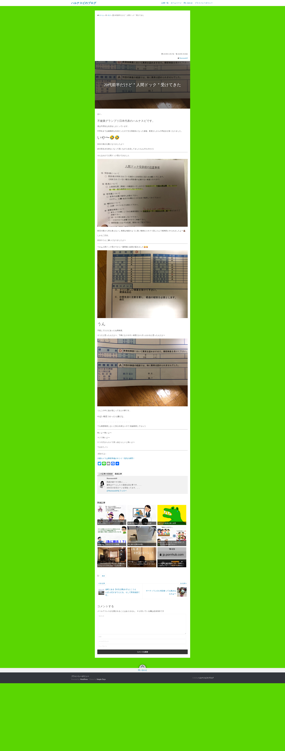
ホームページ (176, 3)
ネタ (103, 576)
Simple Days (101, 679)
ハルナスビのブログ (206, 678)
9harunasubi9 (183, 58)
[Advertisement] (142, 35)
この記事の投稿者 (105, 474)
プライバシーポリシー (204, 3)
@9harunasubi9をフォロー (117, 491)
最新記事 (118, 474)
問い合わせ (188, 3)
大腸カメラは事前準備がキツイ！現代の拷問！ (116, 458)
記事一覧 (165, 3)
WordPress (84, 679)
